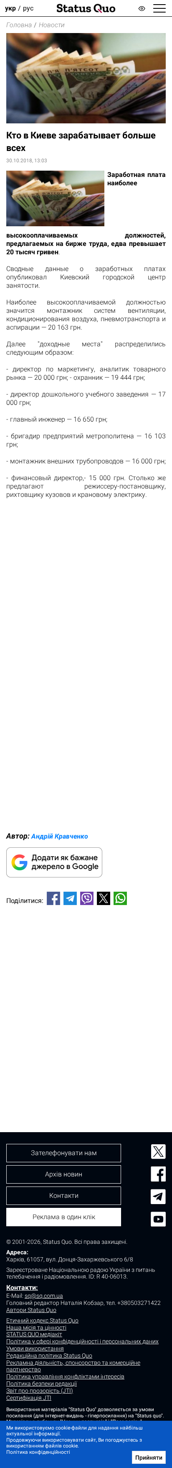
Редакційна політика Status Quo (49, 1355)
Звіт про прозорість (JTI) (39, 1390)
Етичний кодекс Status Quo (42, 1320)
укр (10, 8)
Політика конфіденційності (38, 1452)
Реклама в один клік (64, 1217)
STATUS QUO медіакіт (34, 1334)
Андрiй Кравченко (59, 836)
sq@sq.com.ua (44, 1295)
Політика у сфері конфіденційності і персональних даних (82, 1341)
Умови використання (35, 1348)
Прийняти (148, 1457)
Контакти (63, 1195)
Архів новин (63, 1174)
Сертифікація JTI (28, 1397)
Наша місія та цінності (36, 1327)
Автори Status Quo (31, 1310)
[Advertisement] (86, 1004)
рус (28, 8)
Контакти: (22, 1288)
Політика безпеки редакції (41, 1383)
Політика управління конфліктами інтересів (65, 1376)
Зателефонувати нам (64, 1153)
